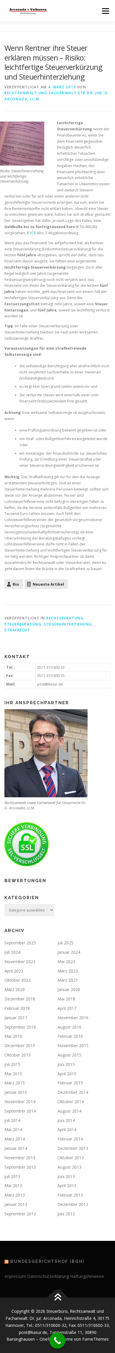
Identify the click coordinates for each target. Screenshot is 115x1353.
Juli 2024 (12, 952)
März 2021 (68, 980)
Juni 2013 (66, 1176)
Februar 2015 (70, 1083)
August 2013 (69, 1167)
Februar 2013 (70, 1195)
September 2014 (20, 1111)
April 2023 (13, 971)
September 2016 (20, 1027)
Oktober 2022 (17, 980)
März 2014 (14, 1139)
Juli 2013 (12, 1176)
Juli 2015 (12, 1064)
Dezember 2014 (73, 1092)
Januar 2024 (69, 952)
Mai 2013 (13, 1185)
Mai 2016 (13, 1036)
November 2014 (19, 1101)
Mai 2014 (13, 1129)
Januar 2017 (15, 1017)
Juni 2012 (66, 1213)
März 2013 (14, 1195)
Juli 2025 (65, 943)
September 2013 (20, 1167)
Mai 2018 (66, 999)
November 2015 (73, 1045)
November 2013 (19, 1157)
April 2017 (67, 1008)
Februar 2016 (70, 1036)
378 (33, 232)
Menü (105, 11)
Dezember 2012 (73, 1204)
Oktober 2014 (71, 1101)
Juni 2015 (66, 1064)
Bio (16, 584)
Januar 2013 (15, 1204)
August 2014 (69, 1111)
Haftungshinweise (87, 1276)
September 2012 (20, 1213)
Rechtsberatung (64, 618)
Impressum (15, 1276)
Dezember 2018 (19, 999)
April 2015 (67, 1073)
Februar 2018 (17, 1008)
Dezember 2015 (19, 1045)
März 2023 (68, 971)
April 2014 (67, 1129)
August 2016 (69, 1027)
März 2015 (14, 1083)
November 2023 (19, 961)
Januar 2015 (15, 1092)
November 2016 (73, 1017)
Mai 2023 (66, 961)
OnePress (49, 1339)
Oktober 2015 (17, 1055)
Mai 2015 (13, 1073)
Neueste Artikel (48, 584)
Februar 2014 (70, 1139)
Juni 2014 (66, 1120)
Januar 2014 (15, 1148)
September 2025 (20, 943)
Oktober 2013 (71, 1157)
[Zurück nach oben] (57, 1297)
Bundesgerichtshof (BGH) (47, 1261)
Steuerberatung (22, 624)
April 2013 (67, 1185)
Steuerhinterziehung (68, 624)
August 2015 (69, 1055)
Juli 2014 (12, 1120)
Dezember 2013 (73, 1148)
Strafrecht (17, 630)
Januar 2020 (69, 989)
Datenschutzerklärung (48, 1276)
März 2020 (14, 989)
